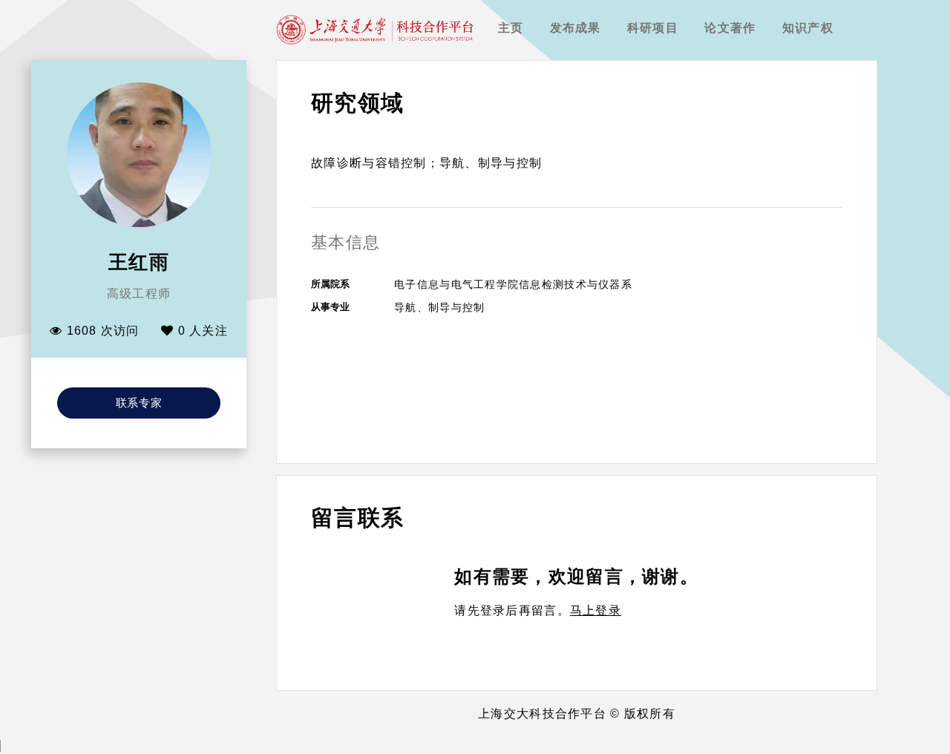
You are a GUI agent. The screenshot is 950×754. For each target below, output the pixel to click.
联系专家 (139, 402)
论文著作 (730, 28)
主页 (511, 28)
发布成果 (575, 28)
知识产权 (807, 28)
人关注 (203, 330)
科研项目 (652, 28)
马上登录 (595, 610)
